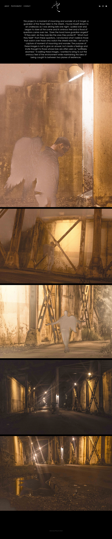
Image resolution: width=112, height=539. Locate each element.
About (7, 6)
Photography (16, 6)
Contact (27, 6)
